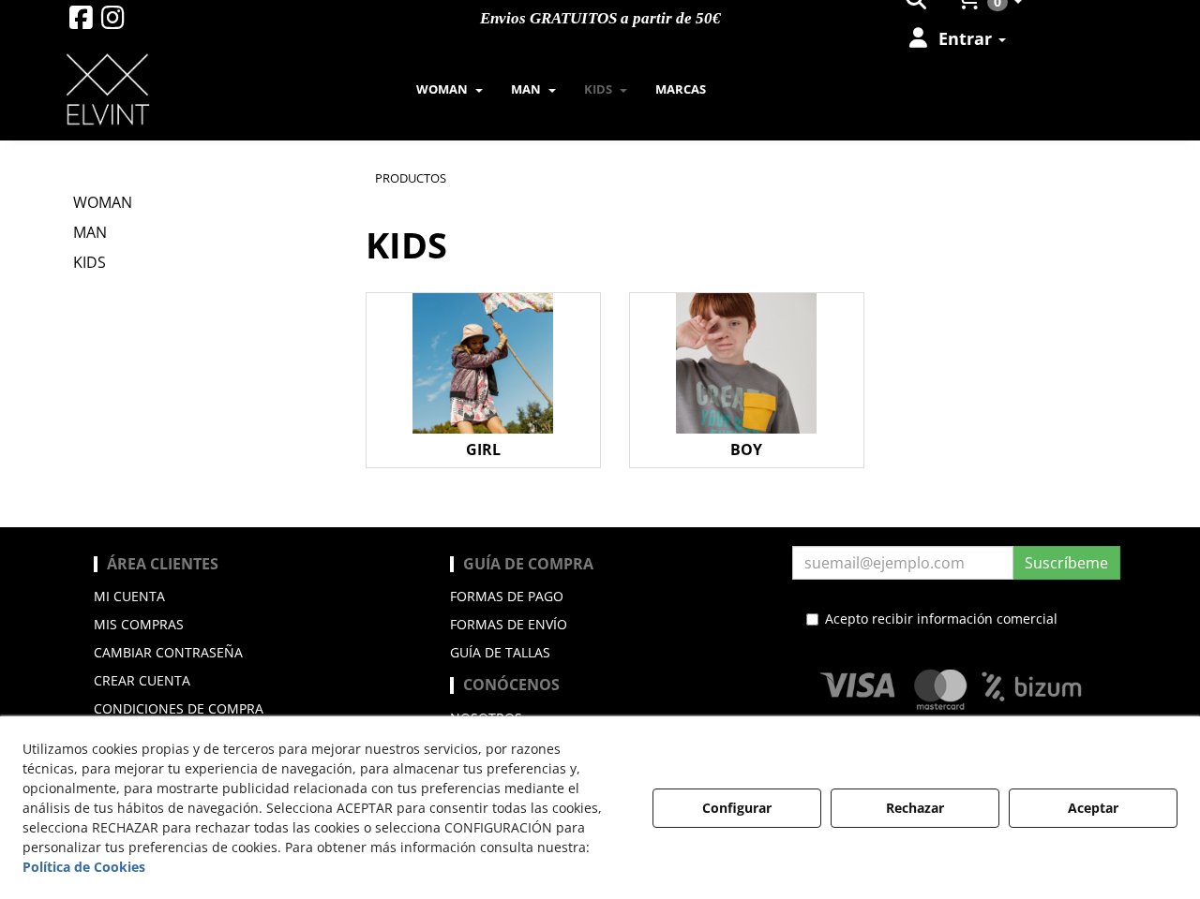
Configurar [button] (737, 808)
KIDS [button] (89, 262)
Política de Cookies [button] (83, 867)
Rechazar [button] (915, 808)
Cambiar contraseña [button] (168, 652)
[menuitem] (956, 38)
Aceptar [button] (1093, 808)
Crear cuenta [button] (142, 680)
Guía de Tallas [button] (500, 652)
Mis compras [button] (139, 624)
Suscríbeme (1066, 563)
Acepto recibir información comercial (941, 618)
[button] (81, 22)
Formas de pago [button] (506, 596)
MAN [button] (90, 232)
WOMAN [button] (102, 202)
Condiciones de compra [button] (178, 708)
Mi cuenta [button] (129, 596)
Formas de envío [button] (508, 624)
